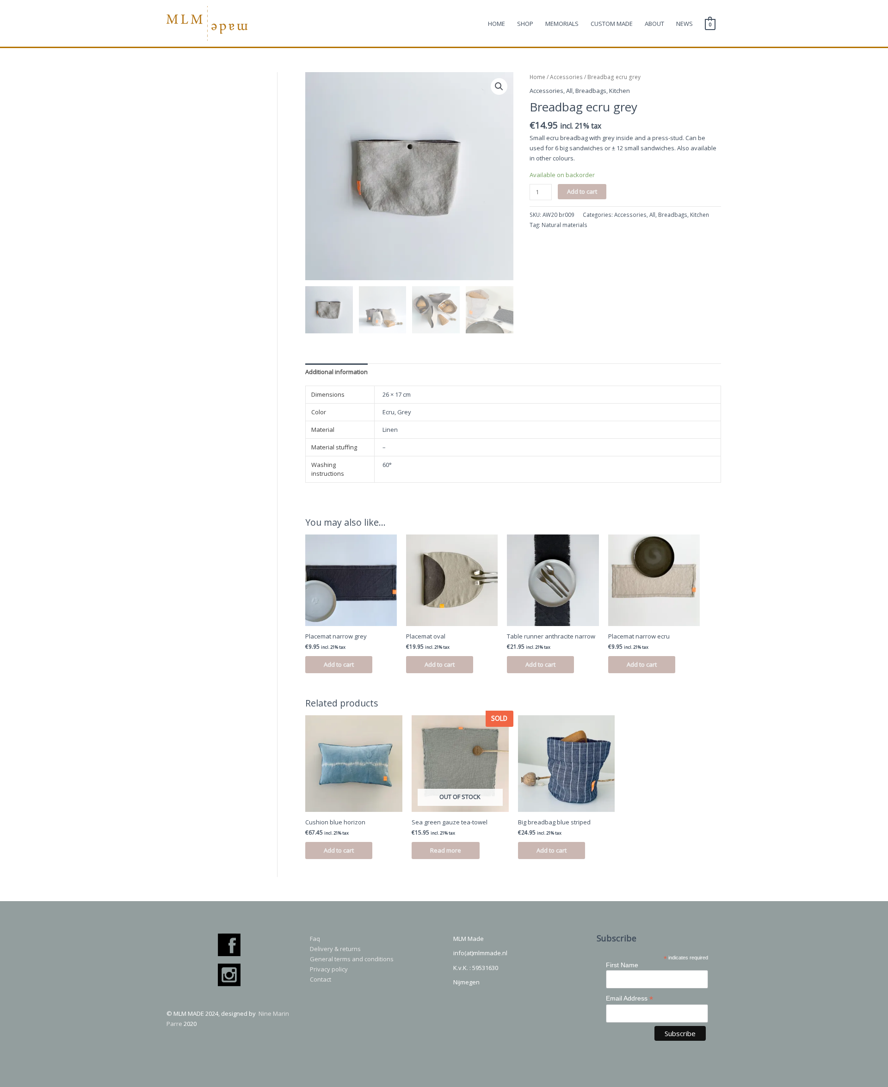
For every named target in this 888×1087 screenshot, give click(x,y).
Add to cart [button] (339, 664)
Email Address (629, 998)
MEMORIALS (562, 23)
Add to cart (582, 191)
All (569, 90)
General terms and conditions (352, 959)
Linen (390, 429)
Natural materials (564, 224)
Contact (320, 979)
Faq (315, 938)
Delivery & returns (335, 949)
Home (537, 77)
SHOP (525, 23)
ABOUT (654, 23)
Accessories (566, 77)
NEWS (684, 23)
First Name (622, 965)
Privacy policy (329, 969)
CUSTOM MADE (612, 23)
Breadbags (590, 90)
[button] (499, 86)
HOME (496, 23)
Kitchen (619, 90)
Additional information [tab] (336, 372)
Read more (445, 850)
